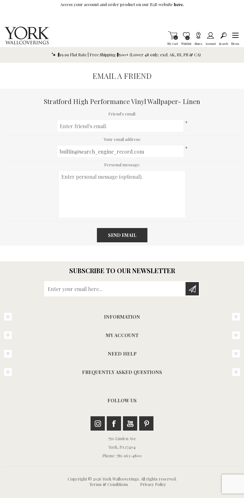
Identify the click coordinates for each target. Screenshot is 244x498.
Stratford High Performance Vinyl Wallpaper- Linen (122, 101)
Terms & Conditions (108, 484)
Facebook (114, 423)
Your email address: (122, 139)
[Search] (223, 35)
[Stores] (198, 35)
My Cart (172, 35)
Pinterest (146, 423)
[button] (235, 35)
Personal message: (122, 164)
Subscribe (192, 288)
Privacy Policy (153, 484)
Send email (122, 235)
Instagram (98, 423)
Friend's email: (122, 113)
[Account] (210, 35)
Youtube (130, 423)
